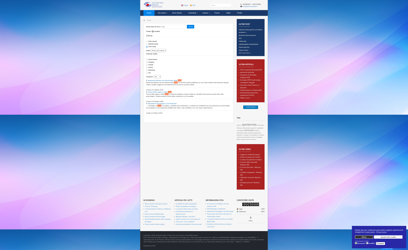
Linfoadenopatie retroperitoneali (248, 44)
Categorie (151, 62)
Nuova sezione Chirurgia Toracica (156, 204)
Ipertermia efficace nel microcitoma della (165, 80)
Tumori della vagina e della (160, 92)
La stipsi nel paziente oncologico (251, 159)
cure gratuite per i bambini (256, 135)
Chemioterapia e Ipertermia (216, 209)
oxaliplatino (260, 128)
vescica (253, 137)
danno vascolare (251, 139)
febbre (238, 139)
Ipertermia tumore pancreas (247, 35)
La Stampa (245, 135)
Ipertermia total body (247, 72)
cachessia (240, 137)
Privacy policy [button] (381, 232)
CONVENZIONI (250, 107)
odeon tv (239, 125)
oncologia (240, 130)
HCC (240, 38)
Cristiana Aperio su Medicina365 (251, 90)
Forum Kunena (152, 59)
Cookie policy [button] (370, 232)
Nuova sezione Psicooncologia (155, 216)
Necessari (361, 243)
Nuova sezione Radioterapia (154, 214)
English (185, 5)
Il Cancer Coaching (151, 206)
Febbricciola (242, 41)
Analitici (371, 243)
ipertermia (249, 124)
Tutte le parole (152, 41)
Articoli (150, 67)
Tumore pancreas (244, 47)
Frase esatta (152, 46)
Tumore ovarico (243, 50)
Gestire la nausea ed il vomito (250, 157)
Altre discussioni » (245, 53)
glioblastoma (257, 133)
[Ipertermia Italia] (153, 5)
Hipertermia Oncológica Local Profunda (162, 103)
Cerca (191, 27)
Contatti (150, 65)
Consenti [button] (380, 243)
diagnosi (243, 139)
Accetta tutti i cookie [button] (388, 237)
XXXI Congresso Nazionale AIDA (251, 70)
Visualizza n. (150, 77)
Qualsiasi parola (153, 44)
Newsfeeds (151, 70)
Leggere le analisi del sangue (250, 154)
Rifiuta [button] (364, 237)
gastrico (254, 128)
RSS (193, 5)
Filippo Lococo (245, 98)
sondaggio (259, 137)
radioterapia (249, 130)
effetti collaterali (248, 133)
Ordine (148, 50)
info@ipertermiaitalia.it (249, 6)
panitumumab (247, 137)
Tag (149, 72)
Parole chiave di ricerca (153, 27)
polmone (239, 135)
